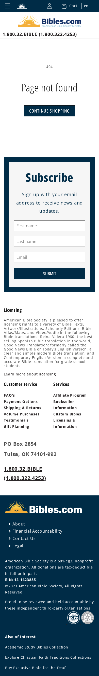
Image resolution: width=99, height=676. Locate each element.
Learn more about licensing (30, 374)
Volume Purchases (21, 414)
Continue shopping (49, 111)
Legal (17, 546)
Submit (49, 274)
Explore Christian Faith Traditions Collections (48, 657)
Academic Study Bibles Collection (36, 647)
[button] (68, 6)
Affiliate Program (70, 395)
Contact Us (24, 538)
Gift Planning (16, 426)
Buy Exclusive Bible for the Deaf (35, 667)
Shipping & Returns (22, 407)
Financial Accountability (37, 531)
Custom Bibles (67, 414)
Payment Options (21, 401)
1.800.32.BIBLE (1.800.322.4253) (40, 34)
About (18, 524)
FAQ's (9, 395)
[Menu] (8, 6)
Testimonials (16, 420)
